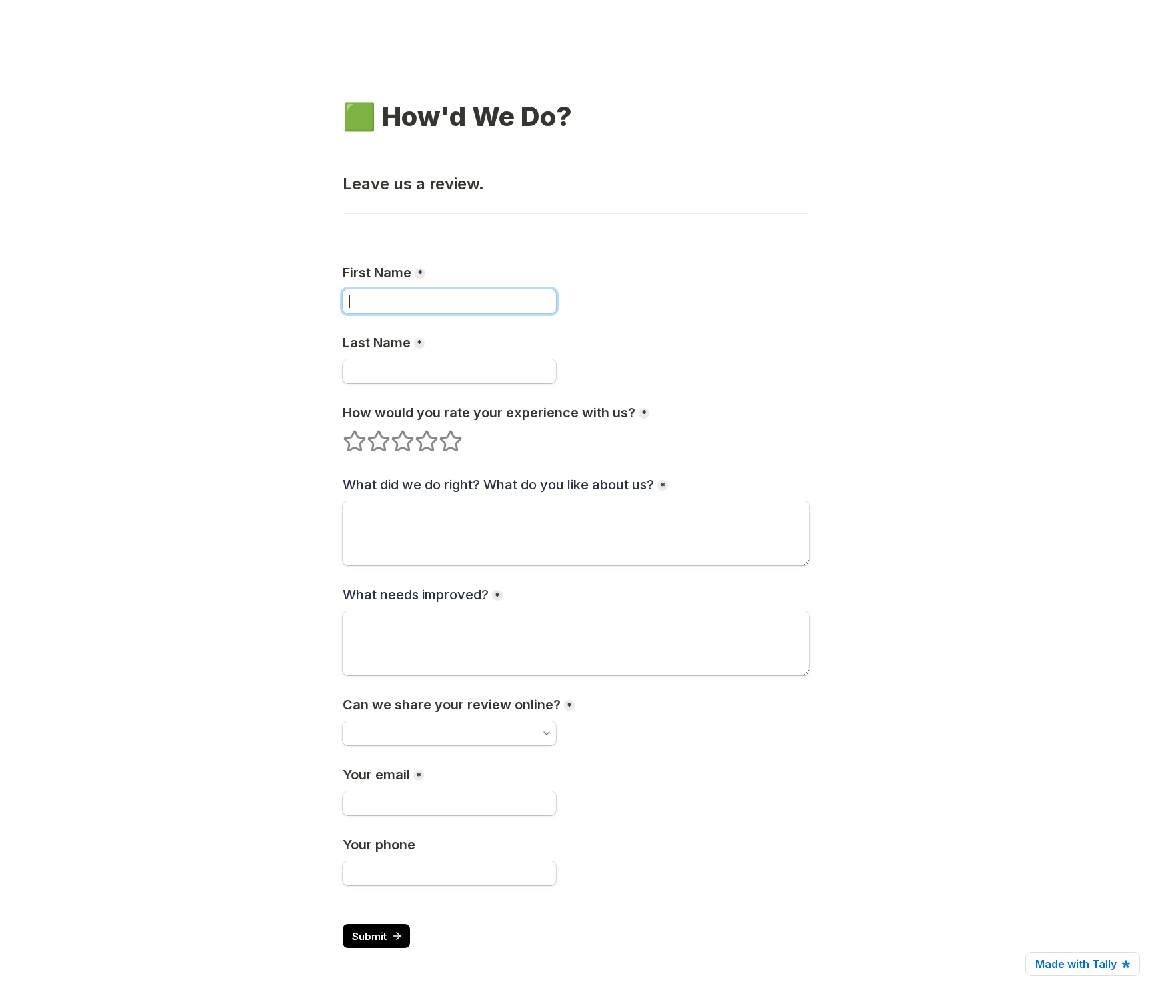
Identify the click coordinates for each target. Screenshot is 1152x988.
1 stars (346, 435)
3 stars (394, 435)
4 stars (418, 435)
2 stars (370, 435)
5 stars (442, 435)
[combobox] (449, 733)
